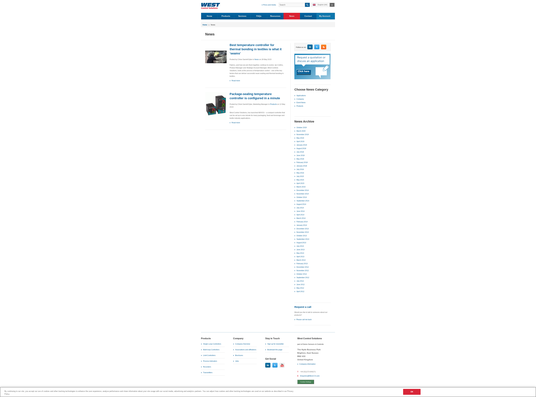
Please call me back (304, 320)
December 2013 (302, 229)
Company (300, 99)
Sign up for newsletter (275, 344)
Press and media (269, 5)
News (291, 16)
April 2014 (300, 215)
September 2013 (302, 239)
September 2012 (302, 278)
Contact (308, 16)
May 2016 (300, 173)
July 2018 (300, 152)
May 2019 (300, 138)
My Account (324, 16)
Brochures (239, 355)
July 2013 (300, 246)
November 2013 (302, 232)
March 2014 (301, 218)
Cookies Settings (305, 382)
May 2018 (300, 159)
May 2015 (300, 180)
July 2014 (300, 208)
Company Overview (242, 344)
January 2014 (301, 225)
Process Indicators (210, 361)
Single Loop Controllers (212, 344)
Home (209, 16)
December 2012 (302, 267)
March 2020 (301, 131)
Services (242, 16)
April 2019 (300, 141)
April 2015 (300, 183)
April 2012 (300, 291)
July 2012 (300, 281)
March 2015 (301, 187)
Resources (275, 16)
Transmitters (207, 373)
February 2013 (302, 264)
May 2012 (300, 288)
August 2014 (301, 204)
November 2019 (302, 134)
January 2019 (301, 145)
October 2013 (301, 236)
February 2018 (302, 162)
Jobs (237, 361)
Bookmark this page (274, 350)
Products (226, 16)
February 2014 (302, 222)
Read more (236, 81)
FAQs (258, 16)
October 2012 (301, 274)
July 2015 (300, 176)
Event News (301, 103)
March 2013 (301, 260)
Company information (307, 364)
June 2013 (300, 250)
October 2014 (301, 197)
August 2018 (301, 148)
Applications (301, 96)
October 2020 (301, 128)
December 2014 (302, 190)
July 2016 (300, 169)
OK (412, 392)
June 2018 (300, 155)
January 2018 (301, 166)
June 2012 (300, 285)
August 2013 (301, 243)
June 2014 (300, 211)
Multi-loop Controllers (211, 350)
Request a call (302, 307)
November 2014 (302, 194)
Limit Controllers (209, 355)
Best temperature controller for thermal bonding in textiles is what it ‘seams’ (256, 49)
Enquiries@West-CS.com (310, 376)
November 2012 (302, 271)
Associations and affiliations (245, 350)
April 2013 (300, 257)
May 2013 (300, 253)
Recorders (207, 367)
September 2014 (302, 201)
